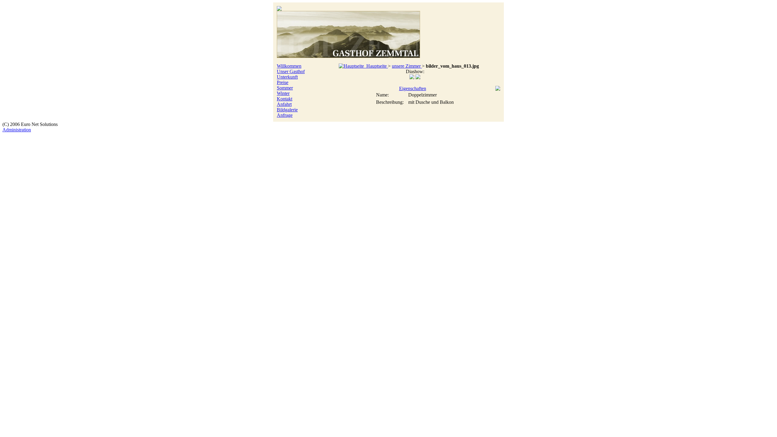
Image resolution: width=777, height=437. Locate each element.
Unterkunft (287, 77)
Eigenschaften (412, 88)
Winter (283, 93)
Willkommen (289, 66)
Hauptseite (376, 66)
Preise (282, 82)
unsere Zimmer (407, 66)
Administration (16, 129)
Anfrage (285, 115)
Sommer (285, 87)
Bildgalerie (287, 109)
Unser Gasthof (291, 71)
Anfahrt (284, 104)
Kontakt (284, 98)
